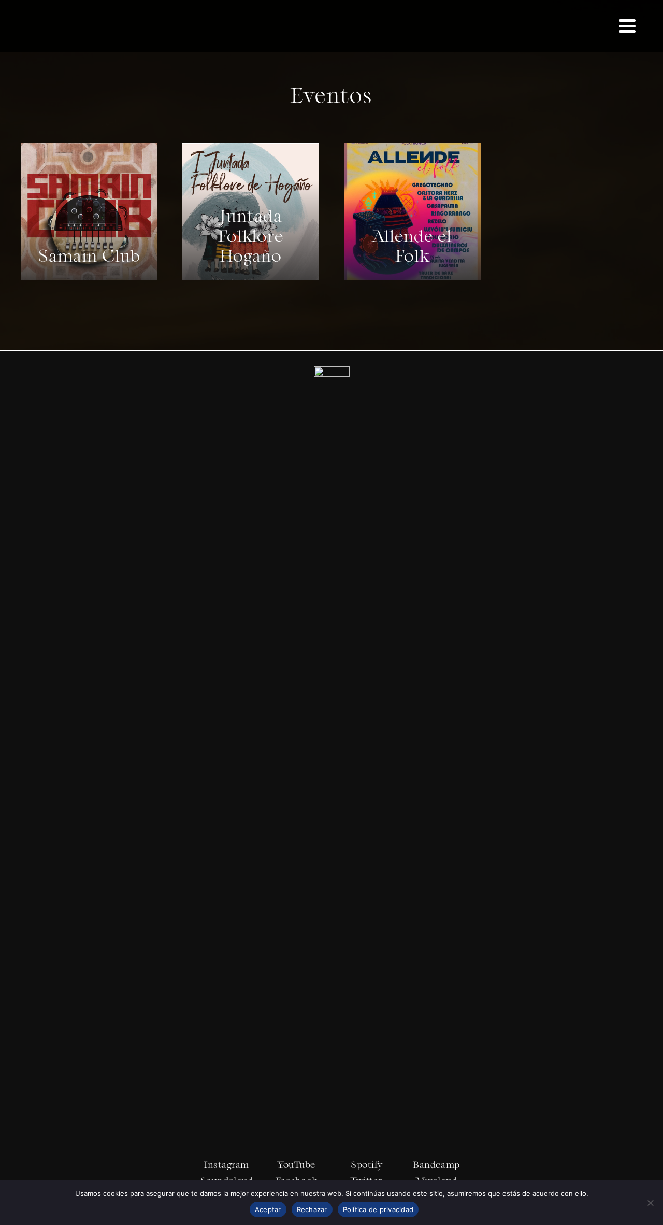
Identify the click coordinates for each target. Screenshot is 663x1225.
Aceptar (268, 1209)
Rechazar (312, 1209)
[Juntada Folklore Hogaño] (250, 211)
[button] (627, 26)
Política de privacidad (378, 1209)
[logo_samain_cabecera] (74, 26)
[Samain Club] (89, 211)
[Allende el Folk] (412, 211)
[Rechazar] (650, 1203)
